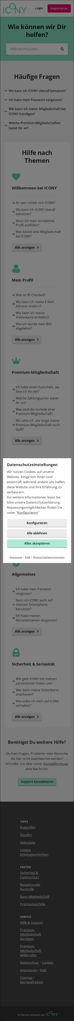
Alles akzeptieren (37, 543)
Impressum (16, 557)
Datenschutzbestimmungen (49, 557)
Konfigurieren (27, 512)
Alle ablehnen (37, 533)
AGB (27, 557)
